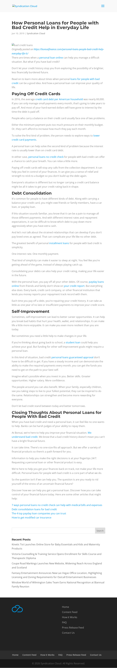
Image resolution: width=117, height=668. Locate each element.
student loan (73, 342)
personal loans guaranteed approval (72, 357)
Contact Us (68, 632)
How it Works (69, 617)
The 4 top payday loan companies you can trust (39, 513)
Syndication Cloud (36, 33)
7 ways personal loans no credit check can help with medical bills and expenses (57, 505)
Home (65, 607)
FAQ (64, 622)
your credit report (74, 286)
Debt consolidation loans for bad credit (34, 509)
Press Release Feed (73, 627)
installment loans (59, 243)
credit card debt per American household (59, 99)
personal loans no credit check (46, 157)
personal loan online (51, 57)
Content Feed (69, 612)
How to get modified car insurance (31, 517)
